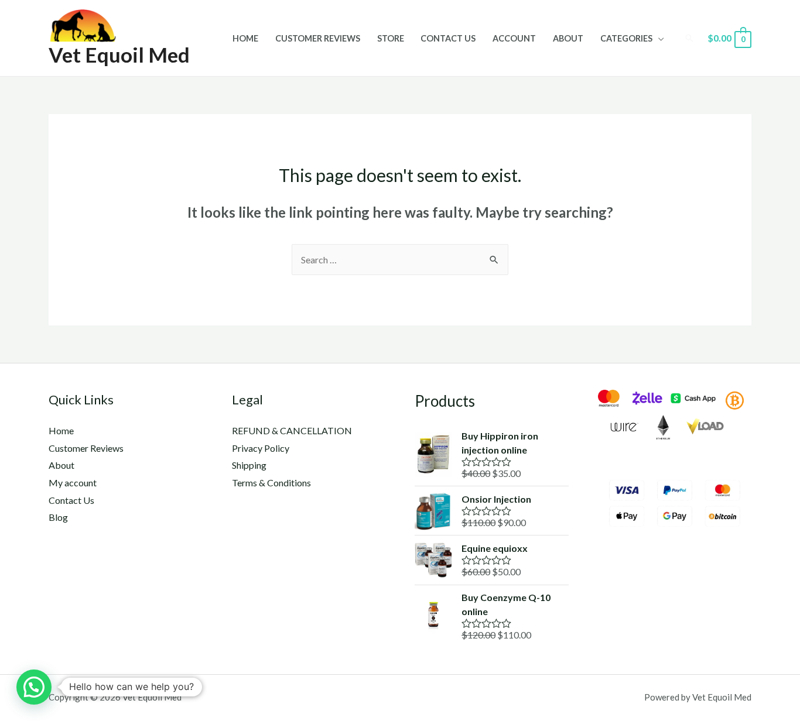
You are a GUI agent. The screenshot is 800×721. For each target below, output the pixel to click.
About (568, 38)
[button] (34, 687)
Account (514, 38)
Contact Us (448, 38)
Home (245, 38)
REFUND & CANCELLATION (292, 430)
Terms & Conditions (271, 482)
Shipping (249, 465)
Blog (58, 517)
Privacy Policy (260, 448)
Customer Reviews (317, 38)
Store (390, 38)
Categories (626, 38)
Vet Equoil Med (119, 54)
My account (73, 482)
